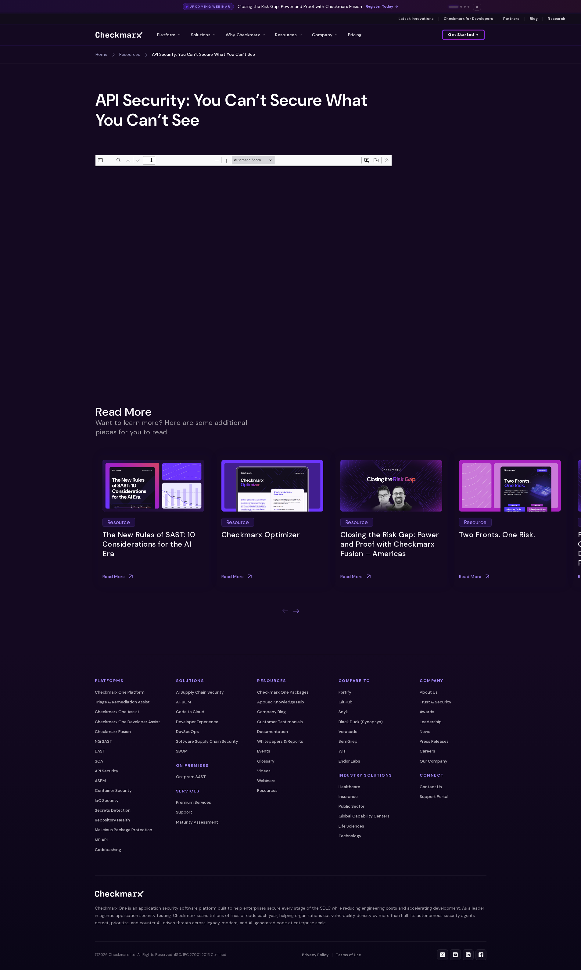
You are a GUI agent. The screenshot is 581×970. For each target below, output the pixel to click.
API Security (106, 771)
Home (101, 54)
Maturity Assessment (197, 822)
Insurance (348, 796)
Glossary (265, 761)
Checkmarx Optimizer (260, 534)
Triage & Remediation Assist (122, 702)
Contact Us (431, 786)
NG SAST (103, 741)
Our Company (433, 761)
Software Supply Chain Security (207, 741)
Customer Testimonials (280, 721)
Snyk (343, 711)
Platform (166, 35)
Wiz (342, 751)
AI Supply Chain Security (200, 692)
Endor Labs (349, 761)
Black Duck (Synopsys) (361, 721)
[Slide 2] (461, 7)
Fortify (345, 692)
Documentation (272, 731)
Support (184, 812)
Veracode (348, 731)
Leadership (431, 721)
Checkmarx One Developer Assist (127, 721)
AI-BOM (183, 702)
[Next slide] (296, 611)
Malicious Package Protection (123, 829)
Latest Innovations (416, 18)
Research (556, 18)
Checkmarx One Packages (283, 692)
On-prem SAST (191, 776)
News (425, 731)
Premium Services (193, 802)
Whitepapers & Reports (280, 741)
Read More (113, 576)
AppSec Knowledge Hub (280, 702)
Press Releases (434, 741)
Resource (118, 522)
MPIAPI (101, 839)
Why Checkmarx (243, 35)
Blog (534, 18)
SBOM (182, 751)
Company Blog (271, 711)
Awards (427, 711)
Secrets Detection (113, 810)
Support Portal (434, 796)
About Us (429, 692)
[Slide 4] (468, 7)
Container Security (113, 790)
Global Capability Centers (364, 816)
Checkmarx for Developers (468, 18)
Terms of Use (348, 955)
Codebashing (108, 849)
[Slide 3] (465, 7)
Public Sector (351, 806)
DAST (100, 751)
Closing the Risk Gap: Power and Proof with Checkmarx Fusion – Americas (389, 544)
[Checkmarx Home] (118, 35)
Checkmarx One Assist (117, 711)
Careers (427, 751)
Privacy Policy (315, 955)
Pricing (355, 35)
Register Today (379, 6)
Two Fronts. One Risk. (497, 534)
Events (263, 751)
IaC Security (107, 800)
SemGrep (348, 741)
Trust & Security (435, 702)
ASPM (100, 780)
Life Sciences (351, 826)
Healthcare (349, 786)
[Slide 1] (453, 7)
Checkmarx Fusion (113, 731)
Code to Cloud (190, 711)
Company (322, 35)
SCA (99, 761)
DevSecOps (187, 731)
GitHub (346, 702)
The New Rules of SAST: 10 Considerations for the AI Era (148, 544)
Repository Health (112, 820)
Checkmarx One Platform (120, 692)
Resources (286, 35)
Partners (511, 18)
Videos (264, 771)
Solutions (201, 35)
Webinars (266, 780)
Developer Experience (197, 721)
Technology (350, 836)
